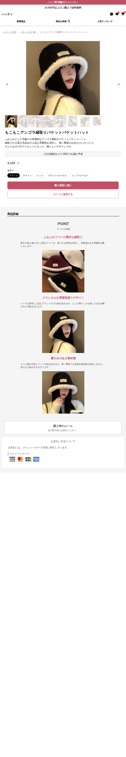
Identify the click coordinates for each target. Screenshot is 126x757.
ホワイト (27, 175)
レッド (40, 175)
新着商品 (21, 21)
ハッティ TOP (9, 32)
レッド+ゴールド (80, 175)
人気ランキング (104, 21)
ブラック (13, 175)
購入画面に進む (63, 185)
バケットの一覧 (28, 32)
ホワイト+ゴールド (57, 175)
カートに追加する (63, 194)
